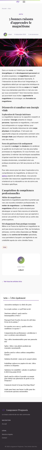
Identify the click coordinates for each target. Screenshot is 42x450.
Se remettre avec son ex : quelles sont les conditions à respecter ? (18, 327)
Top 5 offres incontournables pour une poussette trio (20, 340)
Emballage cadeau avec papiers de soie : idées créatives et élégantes (20, 364)
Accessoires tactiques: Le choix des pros (17, 305)
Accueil (4, 8)
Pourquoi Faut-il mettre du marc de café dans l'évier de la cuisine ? (20, 321)
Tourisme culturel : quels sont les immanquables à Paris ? (15, 314)
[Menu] (24, 1)
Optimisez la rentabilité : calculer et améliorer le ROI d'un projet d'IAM (20, 371)
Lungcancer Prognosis (17, 410)
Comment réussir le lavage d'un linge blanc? (19, 385)
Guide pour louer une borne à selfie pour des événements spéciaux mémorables (19, 390)
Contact (4, 438)
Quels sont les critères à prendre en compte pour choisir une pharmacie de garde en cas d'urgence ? (19, 378)
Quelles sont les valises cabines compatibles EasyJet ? (19, 353)
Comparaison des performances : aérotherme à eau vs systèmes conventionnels (20, 334)
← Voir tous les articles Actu (12, 281)
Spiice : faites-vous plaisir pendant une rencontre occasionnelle (17, 347)
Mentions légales (7, 434)
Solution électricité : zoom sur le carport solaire (20, 359)
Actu (9, 8)
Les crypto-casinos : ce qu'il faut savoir (17, 309)
